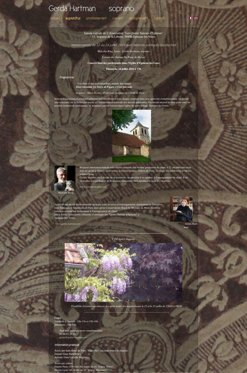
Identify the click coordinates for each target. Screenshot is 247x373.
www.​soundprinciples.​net (93, 186)
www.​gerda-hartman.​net (68, 223)
